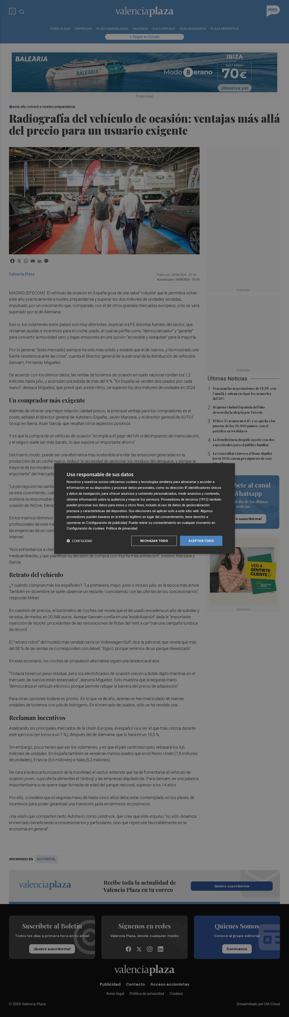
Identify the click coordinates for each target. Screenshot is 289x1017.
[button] (79, 541)
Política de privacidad (121, 528)
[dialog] (144, 508)
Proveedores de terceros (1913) (184, 499)
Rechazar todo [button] (154, 541)
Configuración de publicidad (106, 522)
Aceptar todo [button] (201, 541)
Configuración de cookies (86, 528)
